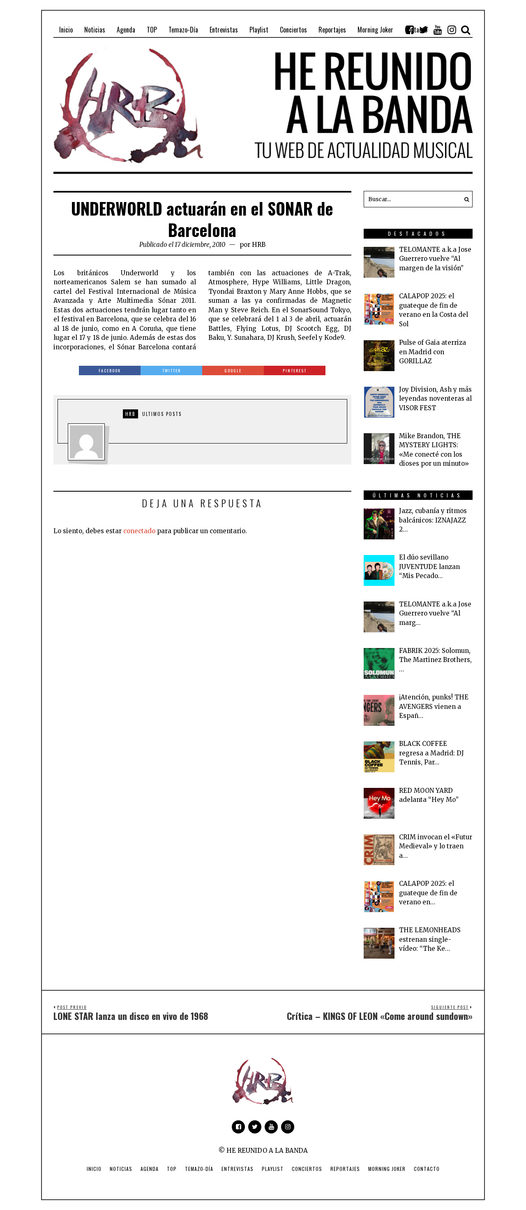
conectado (139, 531)
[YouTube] (438, 29)
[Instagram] (452, 29)
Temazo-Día (199, 1168)
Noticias (121, 1168)
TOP (172, 1168)
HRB (258, 245)
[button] (464, 199)
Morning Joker (387, 1168)
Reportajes (345, 1168)
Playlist (273, 1168)
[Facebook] (410, 29)
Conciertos (307, 1168)
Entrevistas (237, 1168)
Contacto (427, 1168)
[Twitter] (424, 29)
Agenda (150, 1168)
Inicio (94, 1168)
